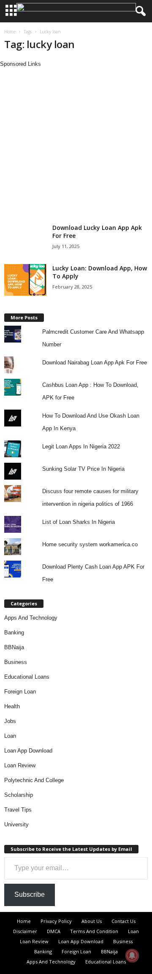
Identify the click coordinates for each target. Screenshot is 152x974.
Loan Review (19, 765)
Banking (14, 632)
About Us (91, 921)
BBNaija (14, 647)
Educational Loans (26, 677)
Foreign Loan (20, 691)
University (16, 824)
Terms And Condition (94, 931)
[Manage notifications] (132, 955)
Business (15, 662)
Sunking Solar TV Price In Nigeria (83, 469)
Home (10, 32)
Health (12, 706)
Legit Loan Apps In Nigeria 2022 (81, 446)
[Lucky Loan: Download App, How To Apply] (25, 280)
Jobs (10, 721)
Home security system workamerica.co (90, 544)
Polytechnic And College (34, 780)
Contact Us (123, 921)
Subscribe (29, 894)
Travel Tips (18, 810)
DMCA (53, 931)
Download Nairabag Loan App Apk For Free (94, 362)
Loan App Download (28, 750)
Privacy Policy (56, 921)
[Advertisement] (76, 144)
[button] (139, 11)
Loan (10, 736)
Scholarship (18, 795)
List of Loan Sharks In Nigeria (78, 522)
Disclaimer (25, 931)
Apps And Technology (30, 618)
